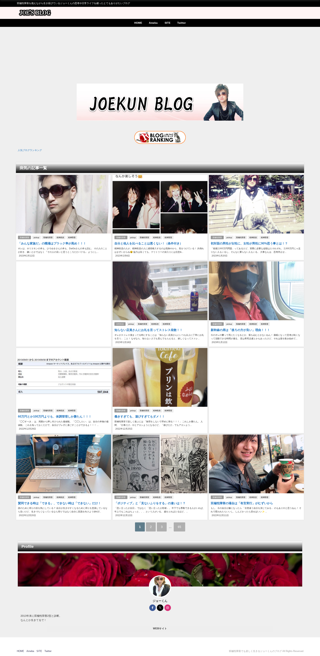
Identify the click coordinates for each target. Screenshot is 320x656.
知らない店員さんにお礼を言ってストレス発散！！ (148, 329)
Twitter (181, 22)
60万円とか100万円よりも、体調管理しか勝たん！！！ (54, 416)
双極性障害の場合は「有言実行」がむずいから (242, 503)
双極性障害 (24, 237)
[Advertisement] (160, 55)
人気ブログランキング (30, 150)
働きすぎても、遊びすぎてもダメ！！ (139, 416)
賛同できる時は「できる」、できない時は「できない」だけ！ (59, 503)
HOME (138, 22)
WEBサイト (160, 628)
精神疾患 (60, 237)
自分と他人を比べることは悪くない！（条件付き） (148, 243)
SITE (167, 22)
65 (179, 526)
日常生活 (120, 324)
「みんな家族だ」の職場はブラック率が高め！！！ (52, 243)
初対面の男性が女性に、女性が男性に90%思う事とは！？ (249, 243)
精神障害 (72, 237)
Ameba (153, 22)
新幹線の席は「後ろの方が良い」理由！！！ (240, 329)
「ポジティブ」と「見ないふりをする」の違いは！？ (150, 503)
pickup (36, 237)
